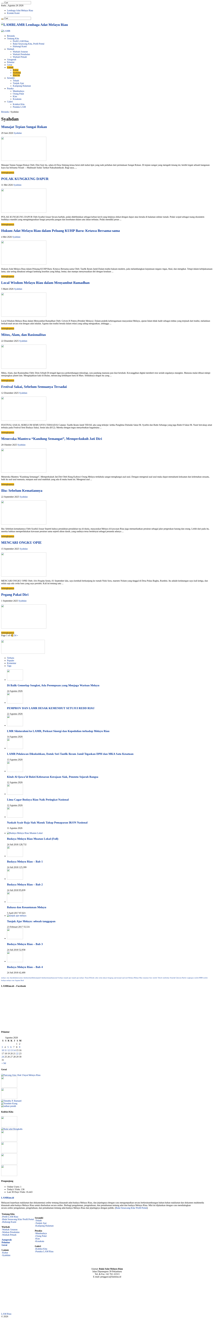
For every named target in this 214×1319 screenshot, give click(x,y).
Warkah (10, 49)
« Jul (4, 1063)
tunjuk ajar (67, 978)
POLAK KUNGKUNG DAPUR (24, 179)
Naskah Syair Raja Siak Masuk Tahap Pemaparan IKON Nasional (47, 822)
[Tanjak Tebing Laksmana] (9, 1126)
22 (17, 1053)
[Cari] (2, 3)
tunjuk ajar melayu (78, 978)
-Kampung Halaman (44, 1225)
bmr (150, 978)
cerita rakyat (103, 978)
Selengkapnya (7, 172)
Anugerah (11, 59)
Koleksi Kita (18, 104)
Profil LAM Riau (21, 41)
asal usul (125, 978)
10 (3, 1050)
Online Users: (13, 1186)
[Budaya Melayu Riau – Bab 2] (15, 879)
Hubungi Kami (20, 46)
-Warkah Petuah (9, 1235)
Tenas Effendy (90, 978)
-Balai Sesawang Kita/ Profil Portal (18, 1219)
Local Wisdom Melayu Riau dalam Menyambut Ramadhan (45, 283)
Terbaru (10, 658)
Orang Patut (18, 93)
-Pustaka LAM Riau (44, 1251)
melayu (3, 978)
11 (6, 1050)
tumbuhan (166, 978)
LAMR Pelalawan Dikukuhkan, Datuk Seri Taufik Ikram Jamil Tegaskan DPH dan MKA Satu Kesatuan (70, 753)
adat (96, 978)
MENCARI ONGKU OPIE (21, 542)
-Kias (37, 1238)
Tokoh (160, 978)
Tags (9, 666)
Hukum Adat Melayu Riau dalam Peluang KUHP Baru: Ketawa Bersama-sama (60, 231)
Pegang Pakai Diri (15, 594)
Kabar (15, 70)
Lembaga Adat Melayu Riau (20, 10)
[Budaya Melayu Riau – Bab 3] (15, 938)
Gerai (9, 65)
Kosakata (17, 99)
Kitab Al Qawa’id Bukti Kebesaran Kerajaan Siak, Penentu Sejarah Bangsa (52, 776)
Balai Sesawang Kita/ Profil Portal (131, 1208)
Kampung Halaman (22, 86)
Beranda (11, 36)
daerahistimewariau (16, 978)
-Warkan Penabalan (11, 1232)
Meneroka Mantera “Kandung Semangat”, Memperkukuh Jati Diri (51, 439)
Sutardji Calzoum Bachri (178, 978)
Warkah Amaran (20, 51)
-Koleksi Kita (41, 1249)
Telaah (16, 80)
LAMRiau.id (7, 1197)
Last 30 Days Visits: (16, 1192)
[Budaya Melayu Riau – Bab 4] (15, 961)
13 (11, 1050)
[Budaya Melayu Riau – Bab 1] (15, 856)
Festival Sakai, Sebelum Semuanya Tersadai (34, 387)
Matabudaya (18, 91)
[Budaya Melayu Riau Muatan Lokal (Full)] (25, 833)
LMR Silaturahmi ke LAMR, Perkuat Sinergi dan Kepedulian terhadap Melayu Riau (58, 731)
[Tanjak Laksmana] (9, 1175)
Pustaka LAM (19, 107)
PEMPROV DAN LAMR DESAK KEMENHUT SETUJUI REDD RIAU (51, 708)
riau (8, 978)
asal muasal (118, 978)
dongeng (110, 978)
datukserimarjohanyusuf (49, 978)
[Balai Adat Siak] (9, 1152)
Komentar (11, 663)
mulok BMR (198, 978)
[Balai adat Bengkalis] (11, 1129)
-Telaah (38, 1220)
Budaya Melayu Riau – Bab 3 (25, 944)
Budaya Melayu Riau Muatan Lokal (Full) (32, 838)
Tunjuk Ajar (18, 83)
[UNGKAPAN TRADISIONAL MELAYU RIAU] (9, 1098)
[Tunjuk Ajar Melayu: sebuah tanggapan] (16, 915)
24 (3, 1056)
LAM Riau (6, 1314)
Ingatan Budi (19, 980)
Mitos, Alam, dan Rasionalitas (23, 335)
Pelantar (10, 62)
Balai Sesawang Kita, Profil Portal (28, 44)
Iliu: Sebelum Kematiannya (21, 490)
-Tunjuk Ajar (41, 1223)
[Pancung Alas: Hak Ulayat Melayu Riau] (20, 1075)
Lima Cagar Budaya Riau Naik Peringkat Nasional (38, 799)
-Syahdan (6, 1255)
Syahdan (17, 72)
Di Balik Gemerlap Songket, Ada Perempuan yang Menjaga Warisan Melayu (53, 685)
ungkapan (190, 978)
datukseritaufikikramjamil (32, 978)
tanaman (146, 978)
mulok (155, 978)
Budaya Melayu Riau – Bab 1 (25, 861)
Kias (15, 96)
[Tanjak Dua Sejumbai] (9, 1163)
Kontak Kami (13, 13)
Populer (10, 660)
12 (8, 1050)
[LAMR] (5, 31)
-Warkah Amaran (9, 1229)
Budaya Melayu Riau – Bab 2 (25, 884)
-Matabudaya (41, 1233)
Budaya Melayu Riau (135, 978)
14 (14, 1050)
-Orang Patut (41, 1236)
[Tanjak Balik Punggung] (9, 1140)
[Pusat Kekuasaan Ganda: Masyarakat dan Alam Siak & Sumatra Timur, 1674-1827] (11, 1101)
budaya (60, 978)
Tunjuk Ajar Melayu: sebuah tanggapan (31, 921)
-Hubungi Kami (9, 1222)
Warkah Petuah (20, 57)
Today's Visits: (14, 1189)
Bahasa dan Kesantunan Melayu (26, 907)
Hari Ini (16, 75)
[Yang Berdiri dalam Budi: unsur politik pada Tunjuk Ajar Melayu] (9, 1086)
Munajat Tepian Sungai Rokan (24, 127)
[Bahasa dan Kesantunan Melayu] (15, 901)
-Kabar (5, 1252)
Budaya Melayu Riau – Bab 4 (25, 967)
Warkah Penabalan (21, 54)
